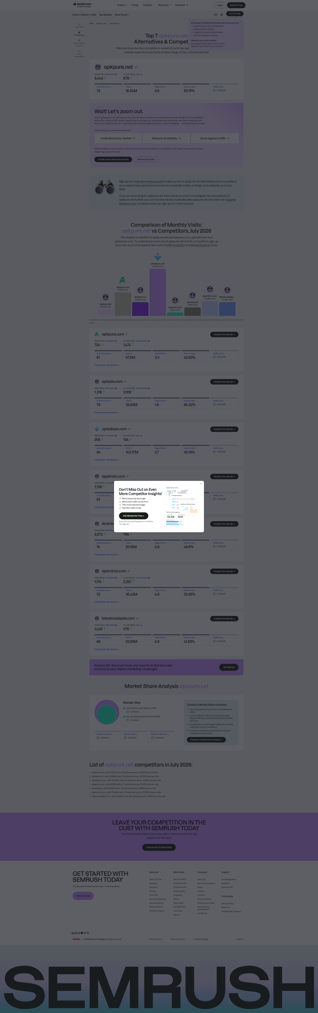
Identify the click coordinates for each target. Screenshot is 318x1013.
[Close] (201, 484)
